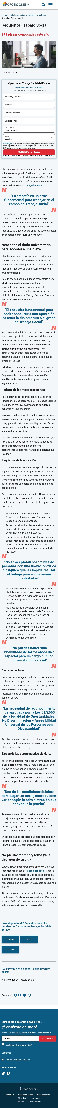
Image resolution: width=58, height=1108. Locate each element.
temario (10, 949)
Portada (5, 15)
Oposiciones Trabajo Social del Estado (32, 15)
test (29, 939)
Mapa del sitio (23, 1098)
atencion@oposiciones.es (17, 1059)
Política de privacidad (25, 1095)
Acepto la (18, 1045)
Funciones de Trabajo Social (19, 979)
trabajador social (34, 185)
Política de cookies (43, 1095)
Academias (36, 1098)
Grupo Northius (7, 143)
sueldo (10, 939)
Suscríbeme (48, 1038)
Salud (12, 15)
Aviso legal (10, 1095)
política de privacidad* (22, 1045)
